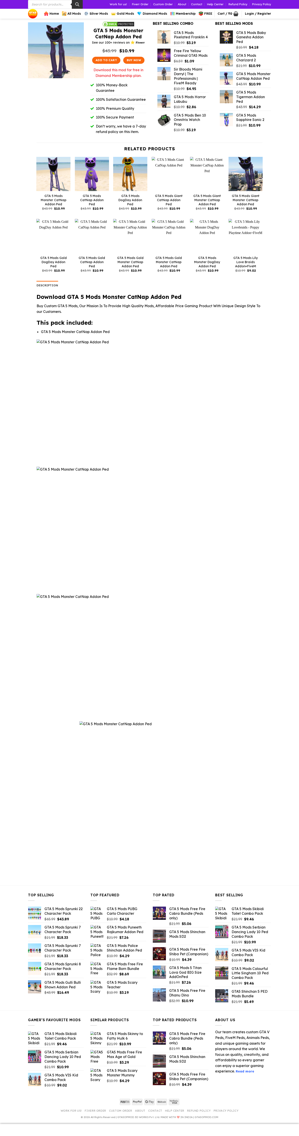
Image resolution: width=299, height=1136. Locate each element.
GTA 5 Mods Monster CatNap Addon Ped (53, 200)
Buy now (134, 60)
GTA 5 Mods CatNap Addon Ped (92, 200)
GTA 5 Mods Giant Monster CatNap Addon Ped (207, 200)
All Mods (74, 14)
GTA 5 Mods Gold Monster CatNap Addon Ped (130, 262)
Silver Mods (99, 14)
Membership (186, 14)
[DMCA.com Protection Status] (118, 23)
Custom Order (163, 4)
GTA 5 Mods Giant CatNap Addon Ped (169, 200)
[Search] (77, 4)
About (182, 4)
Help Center (215, 4)
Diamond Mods (155, 14)
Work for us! (118, 4)
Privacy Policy (261, 4)
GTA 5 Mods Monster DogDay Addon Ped (207, 262)
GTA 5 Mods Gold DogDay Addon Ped (53, 262)
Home (54, 14)
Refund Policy (238, 4)
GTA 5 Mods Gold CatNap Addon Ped (92, 262)
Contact (196, 4)
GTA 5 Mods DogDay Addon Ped (130, 200)
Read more (245, 1071)
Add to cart (106, 60)
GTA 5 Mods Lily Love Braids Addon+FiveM (245, 262)
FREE (208, 14)
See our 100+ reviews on (118, 42)
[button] (228, 14)
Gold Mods (125, 14)
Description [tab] (47, 285)
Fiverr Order (140, 4)
